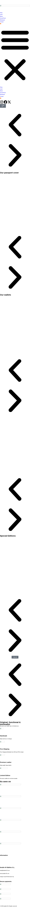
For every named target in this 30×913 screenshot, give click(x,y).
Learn (1, 14)
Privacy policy (3, 860)
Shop (1, 12)
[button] (15, 55)
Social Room (3, 18)
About (1, 16)
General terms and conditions (6, 862)
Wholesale (2, 20)
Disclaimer (2, 858)
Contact (2, 21)
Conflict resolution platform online (7, 863)
